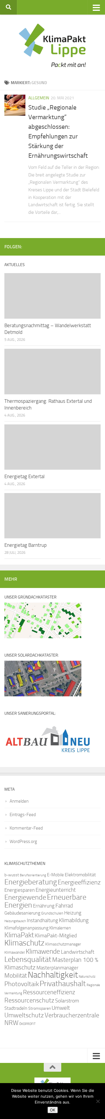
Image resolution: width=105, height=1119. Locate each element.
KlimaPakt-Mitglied (56, 935)
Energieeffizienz (79, 882)
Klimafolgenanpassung (26, 928)
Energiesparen (19, 890)
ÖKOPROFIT (27, 1024)
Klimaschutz (24, 943)
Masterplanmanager (57, 968)
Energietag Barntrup (25, 545)
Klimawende (43, 951)
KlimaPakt (19, 935)
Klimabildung (74, 920)
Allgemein (38, 98)
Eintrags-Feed (23, 814)
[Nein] (98, 1101)
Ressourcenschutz (29, 1000)
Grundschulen (52, 913)
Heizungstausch (15, 921)
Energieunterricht (56, 889)
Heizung (72, 913)
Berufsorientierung (33, 875)
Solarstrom (67, 1000)
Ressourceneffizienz (49, 992)
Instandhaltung (42, 920)
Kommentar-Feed (26, 828)
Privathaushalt (63, 983)
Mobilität (15, 975)
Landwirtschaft (77, 952)
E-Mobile (55, 874)
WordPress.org (23, 841)
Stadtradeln (15, 1008)
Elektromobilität (80, 874)
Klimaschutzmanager (63, 944)
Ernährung (44, 906)
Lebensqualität (27, 959)
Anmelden (19, 801)
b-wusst (11, 874)
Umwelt (61, 1008)
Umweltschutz (24, 1015)
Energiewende (25, 897)
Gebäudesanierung (22, 913)
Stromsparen (39, 1008)
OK (52, 1110)
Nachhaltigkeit (53, 975)
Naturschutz (87, 977)
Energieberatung (30, 881)
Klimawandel (14, 952)
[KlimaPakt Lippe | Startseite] (52, 45)
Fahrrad (64, 906)
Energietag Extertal (24, 476)
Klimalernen (60, 928)
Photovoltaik (21, 984)
